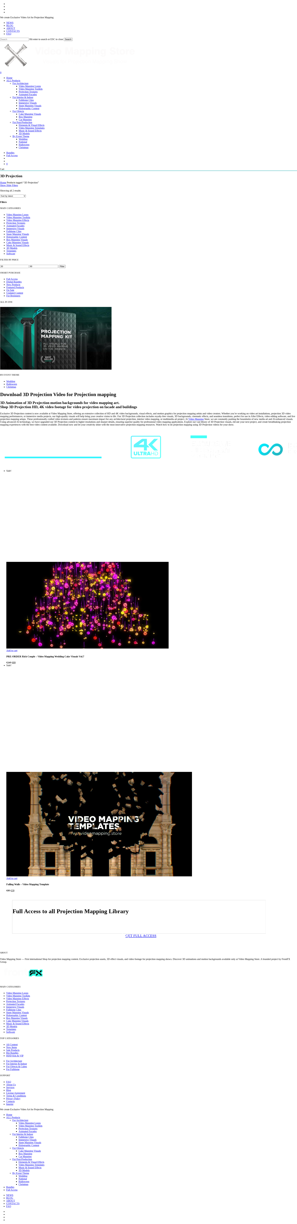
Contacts (10, 1101)
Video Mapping (196, 419)
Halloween (11, 384)
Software (10, 253)
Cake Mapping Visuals (17, 242)
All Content (12, 1044)
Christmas (11, 387)
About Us (11, 1084)
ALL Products (13, 1117)
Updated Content (14, 293)
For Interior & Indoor (16, 1063)
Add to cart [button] (11, 650)
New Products (13, 284)
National (23, 1178)
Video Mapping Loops (17, 214)
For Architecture (14, 1061)
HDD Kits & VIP (15, 1055)
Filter (62, 266)
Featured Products (15, 287)
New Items (11, 1047)
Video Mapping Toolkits (18, 217)
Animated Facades (15, 225)
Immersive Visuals (15, 228)
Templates (11, 251)
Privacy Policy (13, 1098)
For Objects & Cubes (16, 1066)
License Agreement (15, 1093)
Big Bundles (12, 1053)
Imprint (9, 1104)
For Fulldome (12, 1069)
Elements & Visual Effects (31, 1162)
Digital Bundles (14, 281)
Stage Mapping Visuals (17, 234)
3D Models (11, 248)
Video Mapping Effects (17, 220)
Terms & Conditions (16, 1095)
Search (68, 39)
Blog (8, 1090)
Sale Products (12, 1050)
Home (3, 182)
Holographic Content (16, 237)
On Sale (10, 290)
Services (10, 1087)
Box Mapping (25, 1153)
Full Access (12, 279)
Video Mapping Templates (31, 1164)
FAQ (8, 1082)
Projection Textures (15, 223)
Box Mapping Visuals (17, 239)
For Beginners (13, 295)
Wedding (10, 381)
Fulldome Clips (13, 231)
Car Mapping (25, 1156)
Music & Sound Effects (17, 245)
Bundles (10, 1187)
